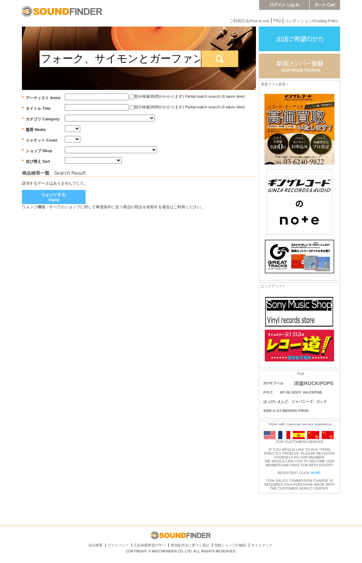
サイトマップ (261, 545)
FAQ (277, 20)
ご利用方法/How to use (249, 21)
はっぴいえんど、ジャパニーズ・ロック (295, 401)
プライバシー (118, 545)
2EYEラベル (273, 383)
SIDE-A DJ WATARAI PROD (286, 411)
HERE (316, 473)
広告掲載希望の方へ (149, 545)
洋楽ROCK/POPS (313, 383)
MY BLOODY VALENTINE (301, 392)
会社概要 (95, 545)
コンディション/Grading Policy (311, 21)
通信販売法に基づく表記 (189, 545)
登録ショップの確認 (230, 545)
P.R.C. (268, 392)
